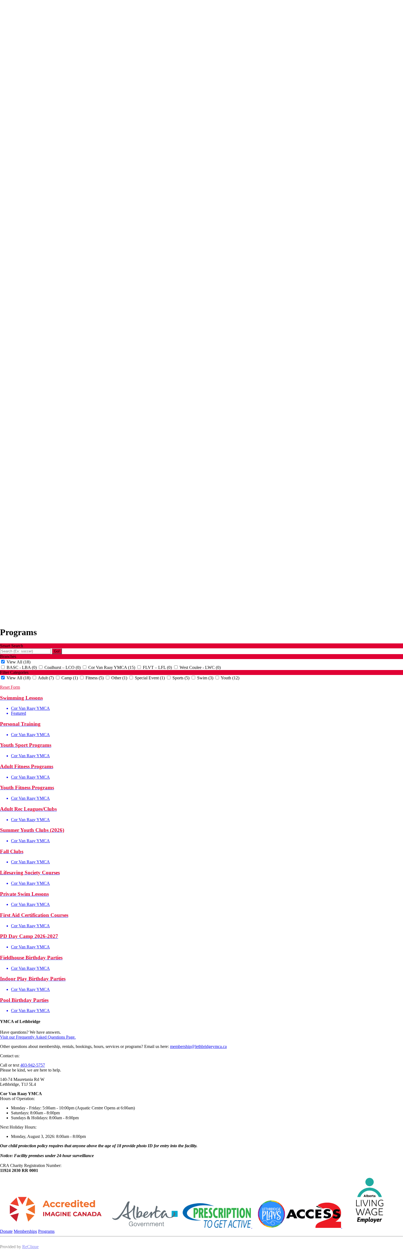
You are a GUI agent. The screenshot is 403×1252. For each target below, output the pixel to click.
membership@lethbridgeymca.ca (198, 1046)
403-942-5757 (32, 1065)
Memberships (25, 1231)
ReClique (30, 1246)
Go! (57, 651)
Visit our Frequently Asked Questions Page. (38, 1037)
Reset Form (10, 687)
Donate (6, 1231)
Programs (46, 1231)
